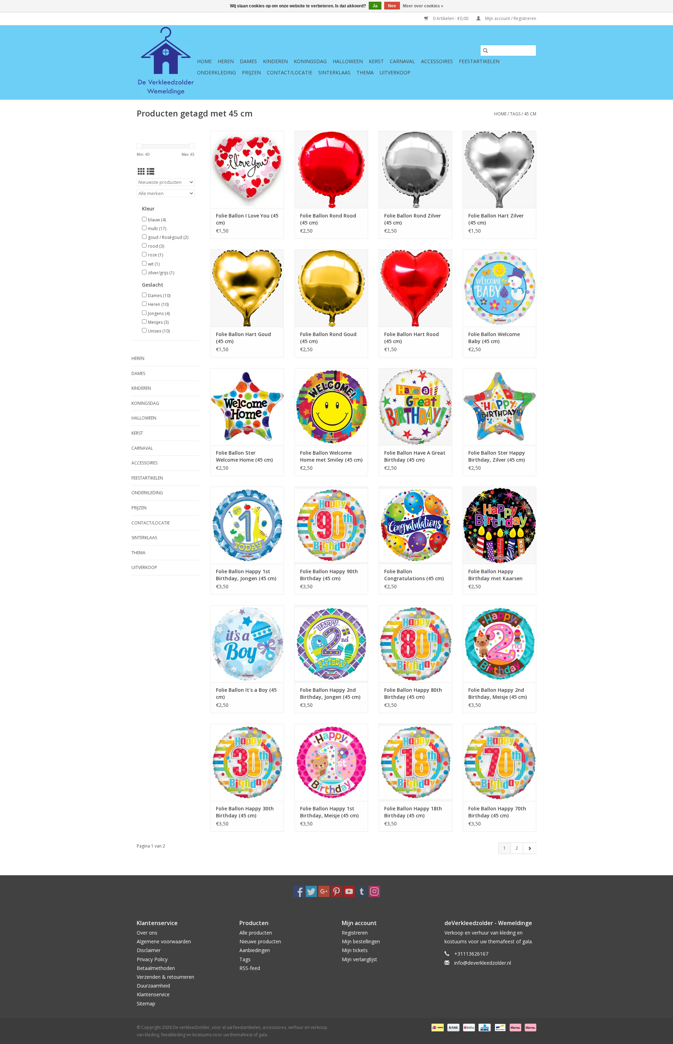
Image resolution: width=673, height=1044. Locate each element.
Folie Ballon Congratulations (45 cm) (414, 575)
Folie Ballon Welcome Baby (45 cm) (494, 337)
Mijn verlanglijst (359, 959)
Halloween (348, 61)
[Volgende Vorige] (529, 848)
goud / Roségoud (168, 237)
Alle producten (255, 932)
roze (155, 255)
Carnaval (402, 61)
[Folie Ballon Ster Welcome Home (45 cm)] (247, 406)
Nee (392, 6)
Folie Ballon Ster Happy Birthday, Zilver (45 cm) (496, 456)
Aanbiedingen (254, 950)
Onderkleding (216, 72)
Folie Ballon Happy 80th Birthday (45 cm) (413, 693)
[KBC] (483, 1027)
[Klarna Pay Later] (529, 1027)
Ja (375, 6)
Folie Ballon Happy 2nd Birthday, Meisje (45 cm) (497, 693)
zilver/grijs (161, 273)
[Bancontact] (499, 1027)
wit (153, 264)
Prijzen (251, 72)
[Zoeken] (485, 50)
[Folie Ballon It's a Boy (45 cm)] (247, 643)
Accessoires (437, 61)
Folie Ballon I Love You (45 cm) (247, 219)
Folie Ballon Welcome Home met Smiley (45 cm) (331, 456)
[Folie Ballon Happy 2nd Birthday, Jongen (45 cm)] (331, 643)
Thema (365, 72)
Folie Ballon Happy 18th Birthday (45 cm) (413, 812)
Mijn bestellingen (361, 941)
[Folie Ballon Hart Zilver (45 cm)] (499, 169)
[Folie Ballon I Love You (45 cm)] (247, 169)
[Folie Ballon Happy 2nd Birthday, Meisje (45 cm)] (499, 643)
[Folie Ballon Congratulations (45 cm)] (415, 525)
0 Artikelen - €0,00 (450, 18)
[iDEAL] (436, 1027)
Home (204, 61)
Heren (226, 61)
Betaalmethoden (156, 968)
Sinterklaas (334, 72)
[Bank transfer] (453, 1027)
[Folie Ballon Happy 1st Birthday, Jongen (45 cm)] (247, 525)
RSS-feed (249, 968)
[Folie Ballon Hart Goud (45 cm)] (247, 288)
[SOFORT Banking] (514, 1027)
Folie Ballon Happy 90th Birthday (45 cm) (329, 575)
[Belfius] (468, 1027)
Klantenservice (153, 994)
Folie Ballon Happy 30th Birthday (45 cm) (245, 812)
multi (157, 229)
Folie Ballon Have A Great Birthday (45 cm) (415, 456)
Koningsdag (310, 61)
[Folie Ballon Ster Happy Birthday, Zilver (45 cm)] (499, 406)
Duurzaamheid (153, 985)
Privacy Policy (152, 959)
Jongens (159, 313)
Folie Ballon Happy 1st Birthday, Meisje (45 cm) (329, 812)
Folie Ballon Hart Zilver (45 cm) (496, 219)
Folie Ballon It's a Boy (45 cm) (246, 693)
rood (156, 246)
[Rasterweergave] (141, 171)
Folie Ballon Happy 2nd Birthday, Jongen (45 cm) (330, 693)
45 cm (530, 114)
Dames (248, 61)
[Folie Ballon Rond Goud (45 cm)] (331, 288)
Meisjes (158, 322)
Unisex (159, 331)
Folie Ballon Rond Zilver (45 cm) (412, 219)
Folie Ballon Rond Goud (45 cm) (328, 337)
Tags (515, 114)
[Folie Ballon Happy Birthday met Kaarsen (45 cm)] (499, 525)
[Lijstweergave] (150, 171)
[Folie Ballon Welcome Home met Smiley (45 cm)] (331, 406)
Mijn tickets (355, 950)
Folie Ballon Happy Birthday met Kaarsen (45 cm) (495, 575)
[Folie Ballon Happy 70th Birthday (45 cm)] (499, 762)
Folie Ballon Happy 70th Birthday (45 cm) (497, 812)
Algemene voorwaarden (164, 941)
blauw (157, 220)
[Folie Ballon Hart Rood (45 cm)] (415, 288)
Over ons (147, 932)
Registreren (355, 932)
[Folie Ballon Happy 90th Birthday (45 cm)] (331, 525)
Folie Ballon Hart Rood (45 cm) (411, 337)
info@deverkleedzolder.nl (482, 962)
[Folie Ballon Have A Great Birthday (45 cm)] (415, 406)
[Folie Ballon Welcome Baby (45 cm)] (499, 288)
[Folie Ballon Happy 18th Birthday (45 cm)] (415, 762)
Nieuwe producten (260, 941)
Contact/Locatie (289, 72)
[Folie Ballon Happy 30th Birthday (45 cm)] (247, 762)
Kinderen (275, 61)
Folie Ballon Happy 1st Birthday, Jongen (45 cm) (246, 575)
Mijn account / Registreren (510, 18)
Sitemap (146, 1003)
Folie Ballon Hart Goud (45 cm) (243, 337)
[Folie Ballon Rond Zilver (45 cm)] (415, 169)
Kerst (376, 61)
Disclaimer (149, 950)
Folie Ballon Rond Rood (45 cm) (328, 219)
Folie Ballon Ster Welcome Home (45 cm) (244, 456)
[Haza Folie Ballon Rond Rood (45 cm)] (331, 169)
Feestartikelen (479, 61)
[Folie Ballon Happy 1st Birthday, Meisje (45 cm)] (331, 762)
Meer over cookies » (423, 6)
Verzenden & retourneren (165, 976)
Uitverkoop (395, 72)
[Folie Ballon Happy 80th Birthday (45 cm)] (415, 643)
